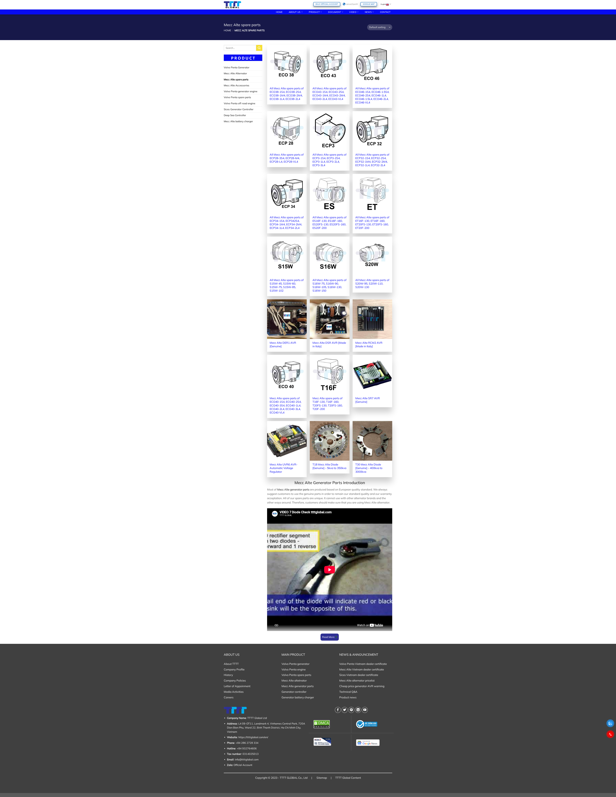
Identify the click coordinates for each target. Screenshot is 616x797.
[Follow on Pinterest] (351, 710)
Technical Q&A (348, 691)
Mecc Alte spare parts (236, 79)
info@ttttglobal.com (247, 759)
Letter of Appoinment (237, 686)
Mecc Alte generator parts (298, 686)
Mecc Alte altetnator (294, 680)
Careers (228, 697)
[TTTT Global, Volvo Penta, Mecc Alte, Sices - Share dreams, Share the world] (232, 4)
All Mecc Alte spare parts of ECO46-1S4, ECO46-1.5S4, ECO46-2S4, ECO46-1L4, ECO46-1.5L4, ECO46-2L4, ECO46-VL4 (372, 95)
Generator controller (294, 691)
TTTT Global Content (348, 777)
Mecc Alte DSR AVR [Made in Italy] (329, 344)
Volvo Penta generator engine (240, 91)
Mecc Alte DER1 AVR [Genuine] (283, 344)
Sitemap (322, 777)
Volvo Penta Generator (236, 67)
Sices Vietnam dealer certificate (358, 675)
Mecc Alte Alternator (235, 73)
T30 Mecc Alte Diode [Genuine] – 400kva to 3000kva (368, 468)
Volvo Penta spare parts (237, 97)
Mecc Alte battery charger (238, 121)
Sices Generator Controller (238, 109)
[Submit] (259, 48)
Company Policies (235, 680)
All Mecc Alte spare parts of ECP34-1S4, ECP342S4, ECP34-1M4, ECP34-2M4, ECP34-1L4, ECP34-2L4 (287, 223)
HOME (279, 12)
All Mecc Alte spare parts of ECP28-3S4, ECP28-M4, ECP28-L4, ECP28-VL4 (287, 158)
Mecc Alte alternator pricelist (357, 680)
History (228, 675)
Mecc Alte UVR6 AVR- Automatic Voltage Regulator (283, 468)
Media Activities (234, 691)
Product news (347, 697)
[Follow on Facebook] (338, 710)
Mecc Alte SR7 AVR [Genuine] (367, 399)
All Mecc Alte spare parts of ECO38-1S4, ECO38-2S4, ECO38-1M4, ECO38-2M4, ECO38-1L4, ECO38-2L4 (287, 94)
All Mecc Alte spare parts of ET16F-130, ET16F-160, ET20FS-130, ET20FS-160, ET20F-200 (372, 223)
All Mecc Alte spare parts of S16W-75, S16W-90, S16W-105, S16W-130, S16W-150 (329, 285)
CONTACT (385, 12)
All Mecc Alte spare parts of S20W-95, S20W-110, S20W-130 (372, 283)
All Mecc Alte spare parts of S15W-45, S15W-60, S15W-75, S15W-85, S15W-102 (287, 285)
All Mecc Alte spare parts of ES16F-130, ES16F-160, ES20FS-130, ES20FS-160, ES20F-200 (329, 223)
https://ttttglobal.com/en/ (253, 737)
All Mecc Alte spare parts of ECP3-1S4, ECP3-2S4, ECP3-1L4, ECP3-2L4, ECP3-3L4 (329, 160)
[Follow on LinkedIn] (358, 710)
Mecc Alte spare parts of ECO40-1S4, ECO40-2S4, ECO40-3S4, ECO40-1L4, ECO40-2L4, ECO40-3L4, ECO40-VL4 (285, 405)
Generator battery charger (298, 697)
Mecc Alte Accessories (236, 85)
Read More (328, 637)
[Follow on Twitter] (345, 710)
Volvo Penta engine (294, 669)
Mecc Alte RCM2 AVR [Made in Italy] (368, 344)
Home (227, 30)
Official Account (243, 765)
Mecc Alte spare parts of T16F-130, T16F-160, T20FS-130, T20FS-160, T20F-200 (327, 403)
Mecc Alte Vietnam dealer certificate (361, 669)
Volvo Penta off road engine (239, 103)
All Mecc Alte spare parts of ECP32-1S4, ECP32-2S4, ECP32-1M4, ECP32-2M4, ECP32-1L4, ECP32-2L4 (372, 160)
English (383, 4)
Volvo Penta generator (295, 663)
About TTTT (231, 663)
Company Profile (234, 669)
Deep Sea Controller (235, 115)
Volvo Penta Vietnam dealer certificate (363, 663)
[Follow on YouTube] (365, 710)
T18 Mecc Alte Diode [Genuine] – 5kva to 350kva (329, 466)
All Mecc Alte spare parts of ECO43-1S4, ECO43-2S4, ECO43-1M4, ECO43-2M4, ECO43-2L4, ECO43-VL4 (329, 94)
